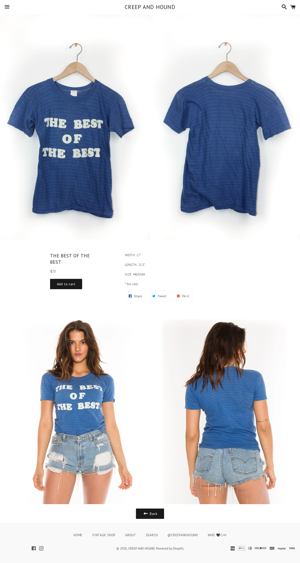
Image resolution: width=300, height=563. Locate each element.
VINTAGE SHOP (104, 535)
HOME (78, 535)
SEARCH (152, 535)
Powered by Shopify (170, 548)
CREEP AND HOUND (150, 7)
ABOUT (130, 535)
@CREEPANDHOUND (182, 535)
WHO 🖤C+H (217, 535)
